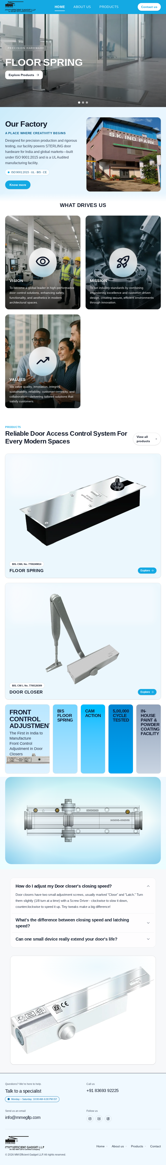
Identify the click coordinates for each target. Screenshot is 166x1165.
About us (118, 1146)
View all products (143, 439)
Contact (155, 1146)
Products (137, 1146)
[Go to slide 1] (79, 102)
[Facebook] (108, 1118)
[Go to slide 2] (83, 102)
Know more (18, 185)
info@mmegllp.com (22, 1117)
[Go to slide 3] (87, 102)
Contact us (149, 7)
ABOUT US (82, 7)
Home (100, 1146)
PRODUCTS (108, 7)
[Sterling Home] (20, 7)
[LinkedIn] (99, 1118)
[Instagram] (89, 1118)
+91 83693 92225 (102, 1090)
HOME (60, 7)
